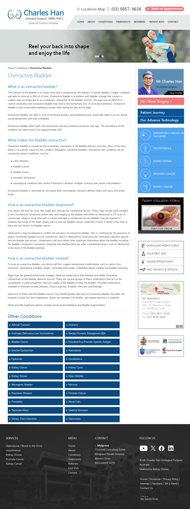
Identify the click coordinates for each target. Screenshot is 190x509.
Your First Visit (156, 253)
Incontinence (75, 359)
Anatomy (73, 324)
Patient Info (156, 21)
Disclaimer (155, 479)
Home (80, 21)
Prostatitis (17, 401)
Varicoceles (74, 418)
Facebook (162, 447)
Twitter (153, 447)
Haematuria (74, 350)
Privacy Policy (171, 479)
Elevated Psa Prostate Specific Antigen (89, 342)
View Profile (175, 93)
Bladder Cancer (20, 342)
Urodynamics (15, 233)
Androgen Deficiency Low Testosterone (32, 333)
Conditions (106, 21)
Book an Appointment (167, 8)
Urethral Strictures (78, 410)
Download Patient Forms (163, 245)
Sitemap (144, 483)
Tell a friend (171, 483)
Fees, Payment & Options (162, 269)
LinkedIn (172, 447)
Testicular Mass (20, 410)
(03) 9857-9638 (126, 9)
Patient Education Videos (161, 200)
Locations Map (93, 9)
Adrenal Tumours (21, 324)
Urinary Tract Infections (24, 418)
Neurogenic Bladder (22, 384)
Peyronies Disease (22, 393)
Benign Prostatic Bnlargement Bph (87, 333)
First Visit (73, 468)
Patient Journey (152, 112)
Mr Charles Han (169, 81)
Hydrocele (17, 359)
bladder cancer (21, 166)
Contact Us (146, 488)
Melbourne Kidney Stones (154, 469)
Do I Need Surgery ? (155, 101)
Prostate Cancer (77, 393)
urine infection (20, 161)
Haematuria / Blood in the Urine (168, 134)
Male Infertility (76, 376)
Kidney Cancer (19, 367)
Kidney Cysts (75, 367)
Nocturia (72, 384)
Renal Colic (74, 401)
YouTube (144, 447)
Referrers (139, 21)
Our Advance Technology (159, 120)
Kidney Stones (19, 376)
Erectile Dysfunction (22, 350)
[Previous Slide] (177, 326)
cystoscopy (14, 218)
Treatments (123, 21)
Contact (173, 21)
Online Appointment (160, 261)
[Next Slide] (181, 326)
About (91, 21)
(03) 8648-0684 (156, 317)
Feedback (157, 483)
